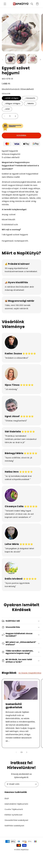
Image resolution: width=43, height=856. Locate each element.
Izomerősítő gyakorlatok (14, 705)
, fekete (30, 103)
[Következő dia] (40, 59)
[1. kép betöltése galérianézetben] (10, 59)
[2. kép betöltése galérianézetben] (21, 59)
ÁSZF (7, 798)
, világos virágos (12, 103)
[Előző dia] (2, 59)
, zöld (7, 109)
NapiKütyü (25, 850)
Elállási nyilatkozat (13, 815)
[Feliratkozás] (35, 784)
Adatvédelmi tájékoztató (16, 804)
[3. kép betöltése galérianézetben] (32, 59)
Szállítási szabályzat (14, 825)
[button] (4, 3)
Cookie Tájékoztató (14, 809)
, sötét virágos (11, 98)
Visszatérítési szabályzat (16, 820)
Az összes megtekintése (30, 673)
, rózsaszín (30, 98)
